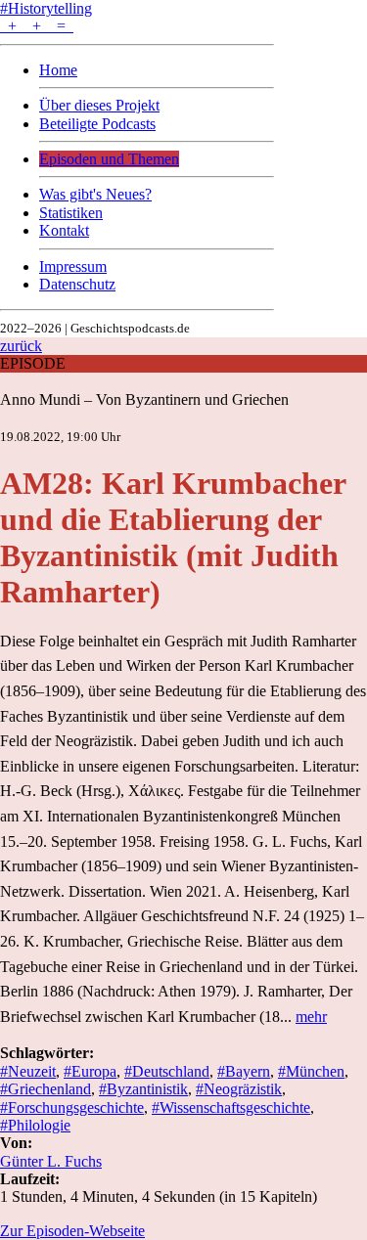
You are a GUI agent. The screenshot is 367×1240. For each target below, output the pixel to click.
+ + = (36, 26)
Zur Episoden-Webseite (72, 1230)
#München (311, 1071)
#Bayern (243, 1071)
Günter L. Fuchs (51, 1161)
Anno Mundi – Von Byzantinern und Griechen (144, 399)
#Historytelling (46, 8)
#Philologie (35, 1125)
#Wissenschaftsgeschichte (231, 1107)
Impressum (73, 266)
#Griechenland (45, 1089)
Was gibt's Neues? (95, 194)
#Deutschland (166, 1071)
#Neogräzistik (239, 1089)
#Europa (90, 1071)
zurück (21, 345)
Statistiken (71, 212)
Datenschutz (77, 284)
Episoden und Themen (109, 159)
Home (58, 70)
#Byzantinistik (143, 1089)
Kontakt (64, 230)
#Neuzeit (28, 1071)
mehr (311, 1016)
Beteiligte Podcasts (97, 123)
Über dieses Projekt (99, 105)
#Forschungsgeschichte (72, 1107)
